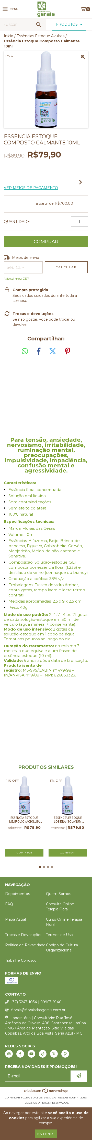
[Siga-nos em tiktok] (43, 1054)
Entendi (46, 1134)
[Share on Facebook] (39, 351)
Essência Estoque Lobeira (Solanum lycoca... (68, 820)
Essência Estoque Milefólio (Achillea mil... (24, 820)
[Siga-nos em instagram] (9, 1054)
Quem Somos (58, 893)
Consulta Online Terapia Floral (60, 906)
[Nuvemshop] (46, 1092)
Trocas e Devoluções (23, 934)
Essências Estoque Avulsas (40, 36)
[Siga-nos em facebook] (20, 1054)
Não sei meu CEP (16, 278)
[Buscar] (38, 24)
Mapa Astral (15, 919)
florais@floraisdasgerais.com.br (38, 1010)
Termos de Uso (59, 934)
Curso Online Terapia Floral (64, 922)
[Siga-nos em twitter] (54, 1054)
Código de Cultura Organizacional (62, 947)
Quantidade (17, 221)
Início (8, 36)
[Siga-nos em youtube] (31, 1054)
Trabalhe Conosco (21, 960)
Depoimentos (17, 893)
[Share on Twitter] (52, 351)
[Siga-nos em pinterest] (65, 1054)
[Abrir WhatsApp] (79, 1127)
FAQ (9, 904)
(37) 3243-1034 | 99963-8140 (36, 1002)
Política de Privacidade (25, 945)
